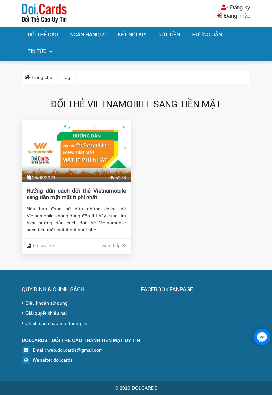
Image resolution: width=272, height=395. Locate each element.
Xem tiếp (112, 245)
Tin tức (37, 51)
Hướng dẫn (207, 35)
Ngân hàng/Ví (88, 35)
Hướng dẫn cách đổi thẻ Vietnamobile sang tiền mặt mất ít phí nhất (76, 193)
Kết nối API (132, 35)
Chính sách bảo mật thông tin (56, 323)
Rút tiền (169, 35)
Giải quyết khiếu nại (46, 313)
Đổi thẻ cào (43, 35)
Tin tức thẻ (43, 245)
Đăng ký (239, 7)
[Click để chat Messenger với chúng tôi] (262, 337)
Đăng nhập (236, 16)
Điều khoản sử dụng (46, 303)
